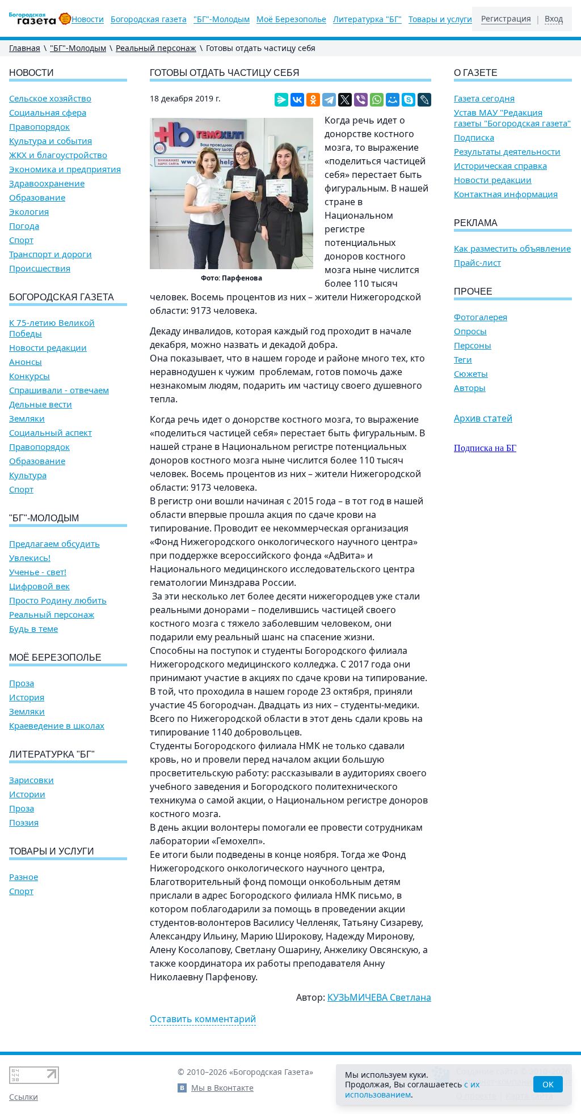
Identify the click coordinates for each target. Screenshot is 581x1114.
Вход (554, 19)
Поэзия (24, 822)
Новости (87, 19)
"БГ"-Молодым (221, 19)
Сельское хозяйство (50, 98)
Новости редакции (48, 347)
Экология (29, 211)
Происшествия (39, 268)
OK (548, 1084)
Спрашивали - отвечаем (59, 390)
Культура (28, 475)
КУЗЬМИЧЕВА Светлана (379, 997)
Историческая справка (500, 165)
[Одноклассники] (313, 100)
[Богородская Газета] (40, 18)
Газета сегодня (484, 98)
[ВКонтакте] (297, 100)
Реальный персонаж (156, 47)
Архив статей (483, 418)
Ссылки (23, 1096)
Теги (463, 359)
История (26, 697)
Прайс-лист (477, 262)
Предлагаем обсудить (54, 543)
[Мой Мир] (392, 100)
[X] (345, 100)
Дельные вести (40, 404)
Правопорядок (39, 126)
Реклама (476, 223)
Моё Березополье (291, 19)
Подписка (474, 137)
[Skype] (408, 100)
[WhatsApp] (377, 100)
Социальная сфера (47, 112)
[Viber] (361, 100)
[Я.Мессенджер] (281, 100)
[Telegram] (329, 100)
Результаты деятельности (507, 151)
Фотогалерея (480, 317)
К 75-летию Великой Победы (52, 328)
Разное (23, 876)
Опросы (470, 331)
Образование (37, 197)
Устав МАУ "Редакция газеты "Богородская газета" (512, 118)
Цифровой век (39, 586)
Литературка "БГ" (367, 19)
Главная (24, 47)
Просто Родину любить (58, 600)
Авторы (470, 387)
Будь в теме (33, 628)
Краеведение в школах (56, 725)
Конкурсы (29, 376)
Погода (24, 225)
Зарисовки (31, 780)
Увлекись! (29, 557)
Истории (27, 794)
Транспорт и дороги (50, 254)
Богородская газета (149, 19)
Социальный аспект (50, 432)
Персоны (472, 345)
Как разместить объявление (512, 248)
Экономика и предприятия (65, 169)
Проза (21, 683)
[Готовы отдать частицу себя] (231, 193)
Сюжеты (471, 373)
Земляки (27, 418)
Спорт (21, 240)
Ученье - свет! (37, 572)
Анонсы (25, 361)
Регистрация (506, 19)
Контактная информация (506, 194)
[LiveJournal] (424, 100)
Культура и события (50, 140)
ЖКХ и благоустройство (58, 155)
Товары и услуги (440, 19)
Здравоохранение (47, 183)
